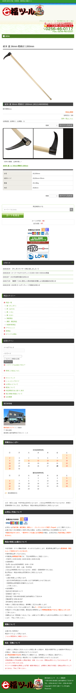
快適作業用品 (11, 324)
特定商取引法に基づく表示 (15, 390)
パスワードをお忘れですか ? (15, 365)
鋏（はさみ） (11, 309)
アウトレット (10, 328)
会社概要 (9, 397)
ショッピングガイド (12, 381)
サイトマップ (10, 378)
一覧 (72, 262)
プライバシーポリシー (46, 21)
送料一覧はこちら (67, 118)
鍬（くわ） (10, 312)
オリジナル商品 (11, 334)
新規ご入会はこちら (12, 370)
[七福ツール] (23, 15)
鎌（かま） (10, 315)
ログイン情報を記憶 (12, 359)
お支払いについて (12, 384)
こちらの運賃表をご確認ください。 (17, 636)
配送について (10, 387)
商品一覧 (9, 302)
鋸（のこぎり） (12, 305)
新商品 (8, 331)
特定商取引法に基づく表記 (65, 21)
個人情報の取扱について (14, 394)
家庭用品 (10, 318)
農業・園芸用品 (12, 321)
